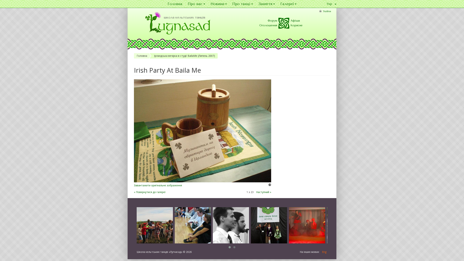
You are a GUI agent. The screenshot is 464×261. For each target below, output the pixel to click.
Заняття (265, 4)
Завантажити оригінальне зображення (158, 185)
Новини (217, 4)
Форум (272, 20)
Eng (324, 252)
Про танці (241, 4)
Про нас (195, 4)
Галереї (287, 4)
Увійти (327, 11)
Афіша (295, 20)
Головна (175, 4)
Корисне (297, 25)
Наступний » (263, 192)
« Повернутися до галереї (150, 192)
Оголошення (268, 25)
